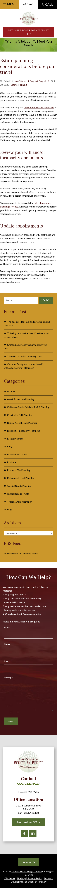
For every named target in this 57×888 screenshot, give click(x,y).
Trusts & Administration (19, 501)
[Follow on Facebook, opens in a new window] (24, 833)
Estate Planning (19, 84)
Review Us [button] (28, 862)
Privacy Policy (35, 878)
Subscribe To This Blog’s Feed (22, 553)
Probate (11, 462)
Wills (9, 509)
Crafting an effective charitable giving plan (25, 346)
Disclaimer (9, 878)
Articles (11, 391)
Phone (7, 644)
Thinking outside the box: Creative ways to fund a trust (26, 335)
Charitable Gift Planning (19, 414)
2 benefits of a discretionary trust (24, 356)
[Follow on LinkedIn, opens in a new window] (32, 833)
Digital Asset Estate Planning (22, 422)
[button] (9, 3)
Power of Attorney (17, 454)
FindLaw (42, 881)
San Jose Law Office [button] (28, 822)
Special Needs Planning (19, 485)
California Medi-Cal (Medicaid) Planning (28, 407)
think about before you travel (39, 107)
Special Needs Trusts (18, 493)
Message (8, 677)
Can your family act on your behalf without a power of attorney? (23, 366)
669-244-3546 (28, 784)
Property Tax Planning (18, 470)
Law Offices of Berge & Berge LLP (31, 81)
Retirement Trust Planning (20, 478)
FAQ (9, 446)
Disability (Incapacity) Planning (23, 430)
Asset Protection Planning (20, 399)
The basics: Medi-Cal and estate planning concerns (27, 323)
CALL (49, 4)
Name (7, 627)
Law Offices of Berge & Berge (27, 871)
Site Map (21, 878)
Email (7, 661)
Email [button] (30, 4)
